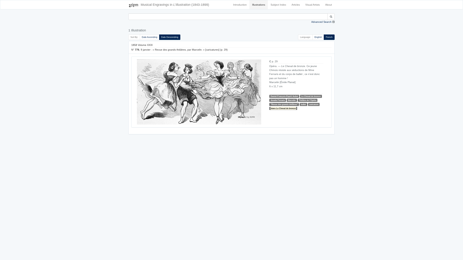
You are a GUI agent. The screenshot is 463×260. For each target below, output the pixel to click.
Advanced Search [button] (321, 21)
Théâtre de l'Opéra (307, 100)
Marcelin (292, 100)
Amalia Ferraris (278, 100)
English (318, 37)
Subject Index (278, 4)
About (328, 4)
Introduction (240, 4)
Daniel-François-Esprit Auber (284, 96)
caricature (313, 104)
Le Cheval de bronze (311, 96)
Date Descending (169, 37)
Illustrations (258, 4)
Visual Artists (312, 4)
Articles (296, 4)
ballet (303, 104)
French (329, 37)
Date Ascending (149, 37)
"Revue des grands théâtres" (284, 104)
